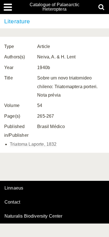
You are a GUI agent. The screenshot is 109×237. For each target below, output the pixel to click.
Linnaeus (13, 188)
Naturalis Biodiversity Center (33, 216)
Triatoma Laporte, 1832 (33, 144)
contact (12, 202)
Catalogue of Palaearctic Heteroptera (55, 7)
